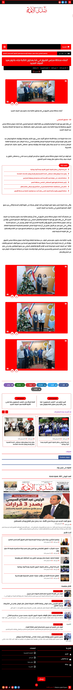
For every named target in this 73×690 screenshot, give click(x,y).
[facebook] (65, 2)
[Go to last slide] (6, 411)
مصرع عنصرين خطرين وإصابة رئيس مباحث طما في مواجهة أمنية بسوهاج (39, 636)
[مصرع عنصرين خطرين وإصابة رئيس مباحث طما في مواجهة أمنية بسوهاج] (67, 636)
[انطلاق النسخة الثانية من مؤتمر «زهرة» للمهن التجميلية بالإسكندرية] (65, 578)
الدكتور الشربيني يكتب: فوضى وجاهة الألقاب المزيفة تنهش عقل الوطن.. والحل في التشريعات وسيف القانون (33, 604)
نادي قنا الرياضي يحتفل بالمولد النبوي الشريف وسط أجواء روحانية (49, 169)
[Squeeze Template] (69, 687)
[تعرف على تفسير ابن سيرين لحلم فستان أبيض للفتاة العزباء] (67, 626)
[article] (20, 401)
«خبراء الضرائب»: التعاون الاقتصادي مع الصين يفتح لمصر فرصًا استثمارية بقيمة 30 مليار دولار (31, 549)
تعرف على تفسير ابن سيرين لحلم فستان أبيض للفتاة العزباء (44, 627)
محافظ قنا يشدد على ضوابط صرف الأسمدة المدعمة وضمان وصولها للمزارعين (45, 178)
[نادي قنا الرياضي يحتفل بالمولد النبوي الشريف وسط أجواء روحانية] (65, 569)
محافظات (35, 68)
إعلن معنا (30, 662)
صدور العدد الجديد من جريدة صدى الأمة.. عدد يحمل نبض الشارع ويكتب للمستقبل (42, 521)
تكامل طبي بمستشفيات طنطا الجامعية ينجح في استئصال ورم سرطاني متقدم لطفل (43, 186)
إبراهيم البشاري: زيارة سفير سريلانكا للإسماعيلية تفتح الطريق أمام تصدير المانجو (40, 53)
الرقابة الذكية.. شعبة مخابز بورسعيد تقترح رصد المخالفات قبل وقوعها (37, 558)
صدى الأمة (67, 524)
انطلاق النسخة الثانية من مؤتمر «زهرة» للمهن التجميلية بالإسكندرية (37, 575)
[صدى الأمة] (36, 10)
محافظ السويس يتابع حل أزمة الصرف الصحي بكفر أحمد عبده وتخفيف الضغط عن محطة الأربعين (40, 191)
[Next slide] (3, 411)
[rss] (3, 687)
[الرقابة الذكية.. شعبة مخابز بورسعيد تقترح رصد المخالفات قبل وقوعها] (65, 560)
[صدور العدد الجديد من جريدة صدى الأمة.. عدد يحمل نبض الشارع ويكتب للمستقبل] (36, 499)
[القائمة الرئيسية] (4, 46)
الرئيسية (64, 47)
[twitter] (62, 2)
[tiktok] (9, 687)
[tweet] (12, 103)
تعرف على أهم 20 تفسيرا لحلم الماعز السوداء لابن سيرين (45, 593)
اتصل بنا (31, 666)
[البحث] (3, 2)
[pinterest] (6, 687)
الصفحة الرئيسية (44, 68)
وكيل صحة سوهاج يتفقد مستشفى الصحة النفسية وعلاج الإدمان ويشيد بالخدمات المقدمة (42, 174)
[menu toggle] (69, 2)
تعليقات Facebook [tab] (65, 457)
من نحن (31, 657)
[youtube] (59, 2)
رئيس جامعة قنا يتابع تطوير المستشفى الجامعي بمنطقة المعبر (49, 182)
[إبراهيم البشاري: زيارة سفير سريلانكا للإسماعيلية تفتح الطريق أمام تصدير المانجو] (65, 541)
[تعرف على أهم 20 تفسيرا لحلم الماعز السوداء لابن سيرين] (67, 593)
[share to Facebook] (16, 103)
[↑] (36, 685)
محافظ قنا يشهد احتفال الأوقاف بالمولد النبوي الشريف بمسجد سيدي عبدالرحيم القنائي (35, 615)
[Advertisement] (36, 29)
